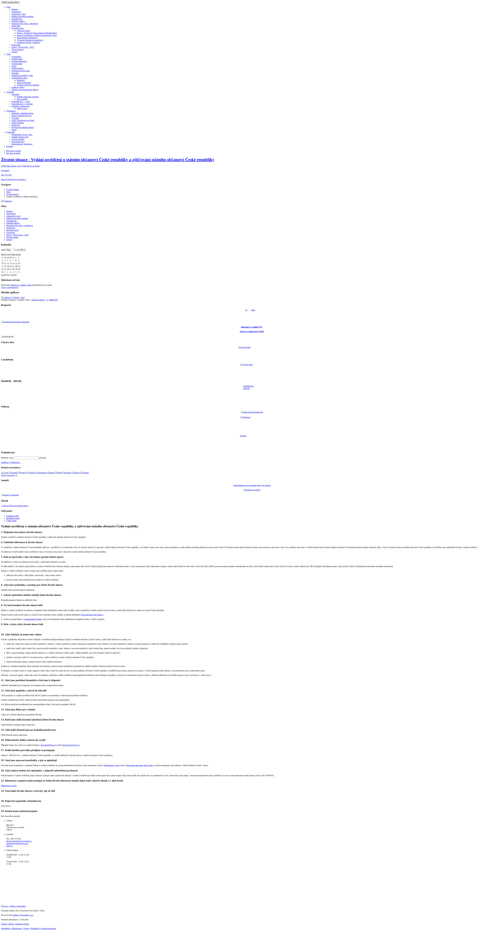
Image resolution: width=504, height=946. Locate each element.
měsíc (3, 250)
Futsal (14, 130)
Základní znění (12, 516)
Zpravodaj (16, 45)
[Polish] (58, 473)
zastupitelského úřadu (33, 619)
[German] (30, 473)
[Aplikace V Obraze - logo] (13, 297)
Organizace (11, 111)
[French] (22, 473)
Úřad (8, 54)
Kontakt (9, 146)
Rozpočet (21, 80)
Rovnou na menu (13, 153)
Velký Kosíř (22, 108)
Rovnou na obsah (13, 151)
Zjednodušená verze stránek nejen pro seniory (252, 485)
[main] (252, 658)
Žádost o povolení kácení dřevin (25, 90)
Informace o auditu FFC (252, 327)
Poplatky (15, 73)
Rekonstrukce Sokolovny (27, 38)
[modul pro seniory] (252, 490)
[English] (13, 473)
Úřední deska (17, 59)
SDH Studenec (18, 123)
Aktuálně (10, 92)
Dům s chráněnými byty (22, 116)
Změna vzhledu (7, 924)
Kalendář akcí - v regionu (22, 104)
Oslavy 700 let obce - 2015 (23, 47)
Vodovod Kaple (23, 31)
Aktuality (15, 94)
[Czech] (4, 473)
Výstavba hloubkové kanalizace (30, 40)
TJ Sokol (15, 118)
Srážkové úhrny (18, 87)
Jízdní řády (16, 26)
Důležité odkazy (18, 21)
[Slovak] (76, 473)
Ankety (15, 52)
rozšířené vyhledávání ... (11, 462)
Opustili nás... (17, 19)
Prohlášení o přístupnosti (11, 928)
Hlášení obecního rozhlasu (22, 16)
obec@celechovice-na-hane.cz (13, 179)
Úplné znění (11, 521)
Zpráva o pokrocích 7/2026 (252, 331)
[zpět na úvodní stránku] (20, 166)
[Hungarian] (41, 473)
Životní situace (18, 49)
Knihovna (16, 125)
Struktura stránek (22, 924)
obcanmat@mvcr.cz (49, 745)
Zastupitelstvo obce (20, 78)
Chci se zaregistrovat (9, 287)
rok (17, 250)
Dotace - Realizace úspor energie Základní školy (37, 33)
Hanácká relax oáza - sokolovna (25, 23)
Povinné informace (19, 61)
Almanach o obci (19, 14)
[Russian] (66, 473)
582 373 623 (6, 175)
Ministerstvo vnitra (9, 786)
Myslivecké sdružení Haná (23, 127)
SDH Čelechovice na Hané (23, 120)
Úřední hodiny (18, 68)
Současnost (16, 12)
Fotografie (10, 132)
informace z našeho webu (21, 285)
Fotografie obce (18, 142)
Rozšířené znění (13, 518)
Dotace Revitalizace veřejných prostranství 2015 (37, 35)
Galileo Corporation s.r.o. (22, 915)
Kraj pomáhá (22, 99)
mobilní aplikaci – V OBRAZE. (45, 300)
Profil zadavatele (24, 82)
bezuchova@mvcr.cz (70, 745)
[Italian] (50, 473)
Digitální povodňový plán (22, 75)
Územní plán (17, 64)
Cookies (25, 928)
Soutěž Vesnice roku (20, 137)
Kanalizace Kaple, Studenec (28, 42)
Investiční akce (18, 28)
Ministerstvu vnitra (112, 765)
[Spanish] (84, 473)
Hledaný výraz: (7, 458)
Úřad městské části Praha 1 (92, 615)
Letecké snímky (18, 139)
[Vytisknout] (6, 201)
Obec (8, 7)
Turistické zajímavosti (21, 106)
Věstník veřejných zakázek (28, 85)
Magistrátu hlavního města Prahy (139, 765)
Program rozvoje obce (21, 71)
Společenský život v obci (22, 134)
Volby (14, 66)
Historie (15, 9)
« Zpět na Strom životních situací (14, 506)
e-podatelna (16, 57)
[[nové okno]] (13, 906)
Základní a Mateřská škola (22, 113)
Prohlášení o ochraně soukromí (43, 928)
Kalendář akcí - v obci (21, 101)
